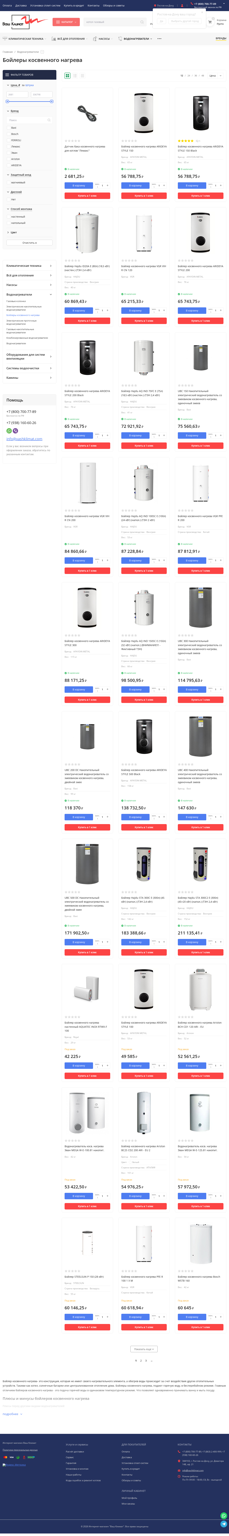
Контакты (127, 1474)
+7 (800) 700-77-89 (205, 4)
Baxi (13, 127)
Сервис (70, 1457)
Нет (13, 199)
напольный (18, 223)
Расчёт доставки (75, 1451)
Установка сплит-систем (135, 1463)
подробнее (11, 1414)
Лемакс (15, 146)
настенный (18, 216)
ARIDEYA (16, 165)
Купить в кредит (131, 1468)
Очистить (29, 242)
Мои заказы (128, 1503)
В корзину (79, 185)
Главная (8, 52)
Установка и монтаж (77, 1468)
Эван (14, 152)
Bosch (14, 134)
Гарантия (71, 1463)
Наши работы (73, 1474)
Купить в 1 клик (87, 195)
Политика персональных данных (20, 1449)
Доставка (127, 1457)
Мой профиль (129, 1498)
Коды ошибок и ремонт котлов (83, 1480)
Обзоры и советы (131, 1480)
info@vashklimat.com (24, 438)
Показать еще (143, 1349)
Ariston (15, 159)
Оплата (126, 1451)
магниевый (18, 182)
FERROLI (16, 140)
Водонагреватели (28, 52)
